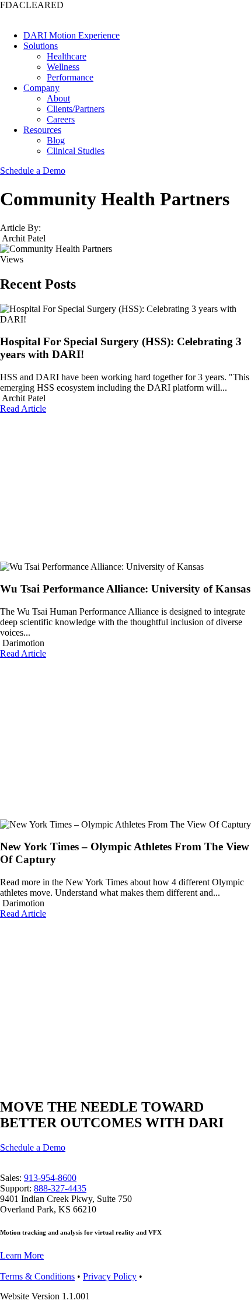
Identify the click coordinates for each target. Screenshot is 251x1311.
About (58, 98)
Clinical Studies (75, 151)
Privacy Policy (110, 1276)
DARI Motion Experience (71, 35)
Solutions (40, 46)
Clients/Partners (75, 109)
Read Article (23, 408)
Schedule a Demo (32, 171)
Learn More (22, 1255)
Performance (70, 77)
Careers (61, 119)
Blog (56, 140)
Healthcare (66, 56)
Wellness (63, 67)
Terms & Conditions (37, 1276)
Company (41, 88)
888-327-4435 (60, 1188)
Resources (42, 130)
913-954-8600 (50, 1178)
